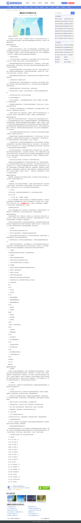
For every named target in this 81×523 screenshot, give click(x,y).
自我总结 (15, 7)
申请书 (31, 7)
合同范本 (58, 57)
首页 (12, 10)
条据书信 (40, 2)
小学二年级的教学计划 (11, 508)
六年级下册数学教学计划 (33, 515)
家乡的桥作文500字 (69, 52)
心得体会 (69, 7)
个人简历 (52, 7)
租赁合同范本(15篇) (60, 33)
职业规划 (42, 7)
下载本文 (35, 15)
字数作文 (58, 59)
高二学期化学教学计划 (33, 513)
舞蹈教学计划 (31, 511)
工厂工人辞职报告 (69, 54)
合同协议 (34, 2)
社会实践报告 (68, 61)
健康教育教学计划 (32, 506)
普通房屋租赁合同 (69, 47)
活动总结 (26, 7)
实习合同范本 (59, 18)
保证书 (67, 59)
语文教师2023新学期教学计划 (34, 508)
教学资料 (52, 2)
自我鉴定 (57, 7)
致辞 (67, 57)
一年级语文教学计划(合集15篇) (34, 510)
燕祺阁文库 (39, 521)
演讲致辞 (46, 2)
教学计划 (20, 10)
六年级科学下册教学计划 (12, 513)
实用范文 (27, 2)
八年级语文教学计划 (11, 506)
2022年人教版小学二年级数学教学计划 (15, 511)
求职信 (46, 7)
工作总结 (9, 7)
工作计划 (20, 7)
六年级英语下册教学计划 (12, 515)
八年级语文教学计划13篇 (12, 510)
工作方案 (36, 7)
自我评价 (63, 7)
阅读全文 (31, 15)
